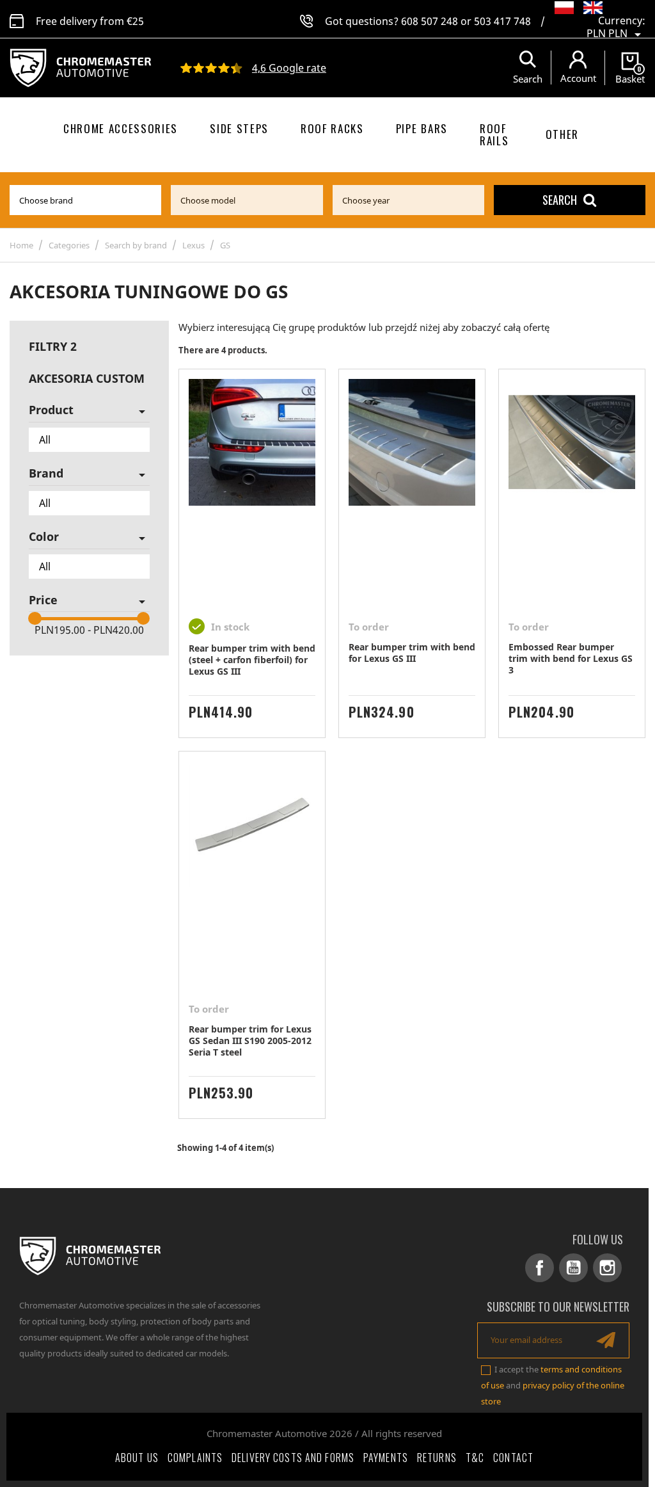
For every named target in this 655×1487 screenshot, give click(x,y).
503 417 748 (502, 21)
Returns (437, 1457)
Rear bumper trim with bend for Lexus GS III (412, 652)
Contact (513, 1457)
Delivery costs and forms (293, 1457)
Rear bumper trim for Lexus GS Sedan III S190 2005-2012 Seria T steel (250, 1040)
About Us (137, 1457)
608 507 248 (429, 21)
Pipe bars (422, 128)
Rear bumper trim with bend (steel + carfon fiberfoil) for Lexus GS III (252, 659)
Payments (385, 1457)
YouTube (573, 1267)
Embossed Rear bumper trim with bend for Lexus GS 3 (571, 658)
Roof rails (494, 134)
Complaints (195, 1457)
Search (559, 199)
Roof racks (332, 128)
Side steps (239, 128)
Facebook (539, 1267)
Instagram (607, 1267)
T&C (475, 1457)
